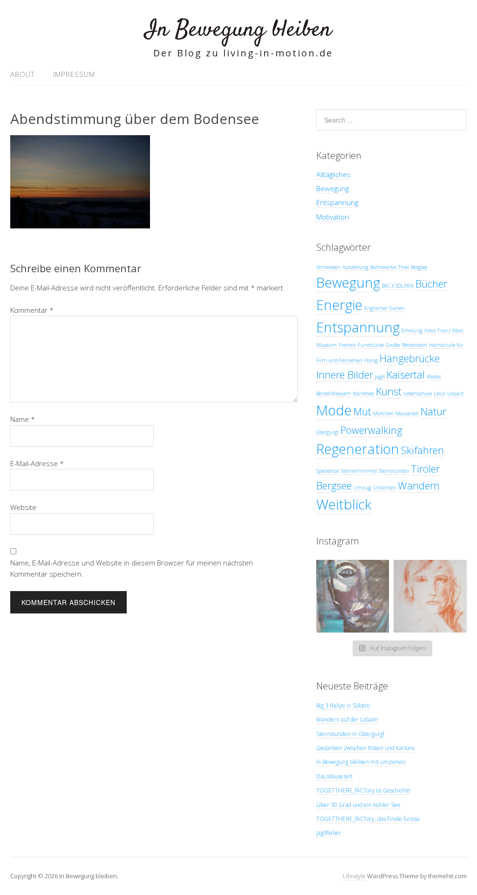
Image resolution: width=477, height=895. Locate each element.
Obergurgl (327, 432)
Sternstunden (394, 471)
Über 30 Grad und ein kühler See (358, 805)
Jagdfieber (328, 833)
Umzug (362, 487)
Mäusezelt (407, 413)
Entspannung (337, 202)
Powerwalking (371, 430)
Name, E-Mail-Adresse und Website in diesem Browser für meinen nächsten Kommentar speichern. (131, 568)
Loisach (455, 393)
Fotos (430, 330)
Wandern (419, 485)
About (22, 74)
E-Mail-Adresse (37, 463)
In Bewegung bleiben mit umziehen (361, 762)
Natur (433, 411)
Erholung (412, 330)
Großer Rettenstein (406, 345)
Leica (439, 393)
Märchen (383, 413)
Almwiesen (328, 267)
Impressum (74, 74)
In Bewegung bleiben (238, 30)
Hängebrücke (410, 358)
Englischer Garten (384, 308)
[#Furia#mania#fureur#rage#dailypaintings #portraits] (352, 596)
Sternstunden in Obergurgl (350, 734)
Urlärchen (384, 487)
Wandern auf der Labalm (347, 719)
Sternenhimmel (359, 471)
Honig (371, 360)
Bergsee (419, 267)
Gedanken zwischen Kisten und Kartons (365, 748)
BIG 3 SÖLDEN (398, 285)
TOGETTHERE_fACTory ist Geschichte (363, 790)
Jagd (380, 376)
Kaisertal (406, 374)
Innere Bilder (344, 374)
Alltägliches (333, 174)
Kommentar (32, 310)
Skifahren (422, 450)
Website (23, 507)
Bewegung (332, 188)
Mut (362, 411)
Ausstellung (355, 267)
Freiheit (347, 345)
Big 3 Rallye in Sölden (343, 705)
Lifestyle (354, 876)
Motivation (332, 216)
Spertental (327, 471)
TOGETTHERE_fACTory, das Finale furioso (368, 819)
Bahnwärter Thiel (389, 267)
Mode (334, 410)
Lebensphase (417, 393)
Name (22, 419)
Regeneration (357, 449)
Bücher (431, 283)
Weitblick (343, 504)
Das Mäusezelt (334, 776)
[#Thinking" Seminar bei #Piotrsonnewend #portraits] (430, 596)
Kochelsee (363, 393)
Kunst (389, 391)
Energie (339, 305)
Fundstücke (371, 345)
